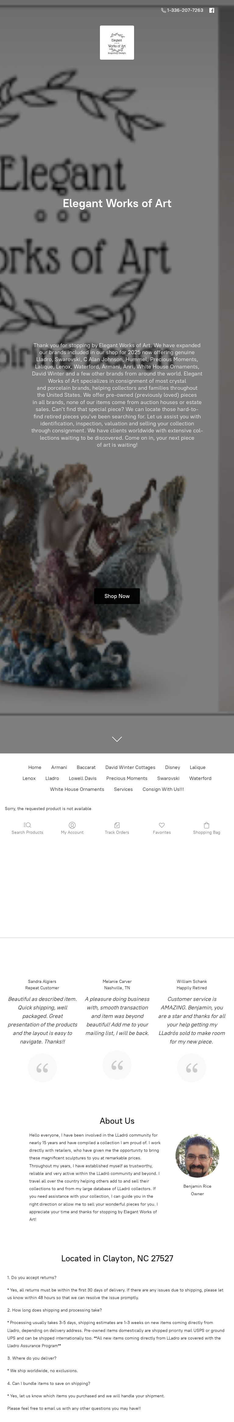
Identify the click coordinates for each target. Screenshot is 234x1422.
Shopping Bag (206, 832)
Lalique (198, 767)
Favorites (162, 832)
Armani (59, 767)
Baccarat (86, 767)
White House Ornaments (77, 789)
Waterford (200, 778)
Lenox (29, 778)
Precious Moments (126, 778)
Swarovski (168, 778)
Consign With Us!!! (163, 789)
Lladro (52, 778)
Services (123, 789)
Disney (172, 767)
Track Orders (117, 832)
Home (34, 767)
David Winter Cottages (130, 767)
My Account (72, 832)
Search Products (27, 832)
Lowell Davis (83, 778)
